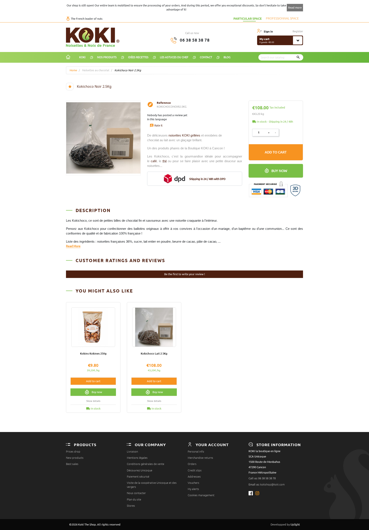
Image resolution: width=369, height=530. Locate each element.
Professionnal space (282, 18)
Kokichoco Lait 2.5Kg (154, 353)
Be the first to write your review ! (184, 274)
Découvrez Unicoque (139, 470)
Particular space (247, 18)
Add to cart (276, 152)
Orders (192, 463)
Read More (73, 246)
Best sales (72, 463)
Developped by (285, 524)
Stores (131, 505)
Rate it (156, 125)
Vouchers (193, 482)
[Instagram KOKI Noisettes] (257, 493)
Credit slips (195, 470)
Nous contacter (136, 492)
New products (74, 457)
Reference (164, 102)
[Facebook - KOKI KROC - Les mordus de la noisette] (252, 493)
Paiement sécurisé (138, 476)
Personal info (196, 451)
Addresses (194, 476)
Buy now (279, 171)
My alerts (193, 488)
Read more (295, 7)
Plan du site (134, 499)
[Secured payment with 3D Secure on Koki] (276, 187)
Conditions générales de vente (145, 463)
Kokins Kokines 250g (93, 353)
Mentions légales (137, 457)
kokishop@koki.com (272, 484)
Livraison (132, 451)
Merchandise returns (200, 457)
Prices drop (73, 451)
